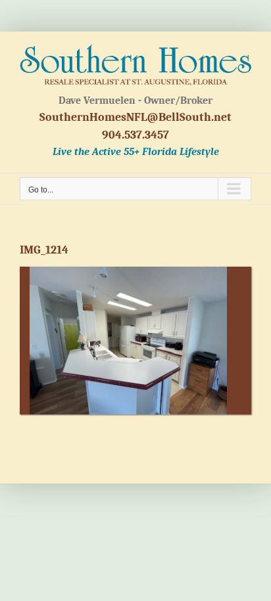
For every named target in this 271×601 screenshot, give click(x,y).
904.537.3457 (135, 135)
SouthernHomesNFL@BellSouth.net (135, 117)
